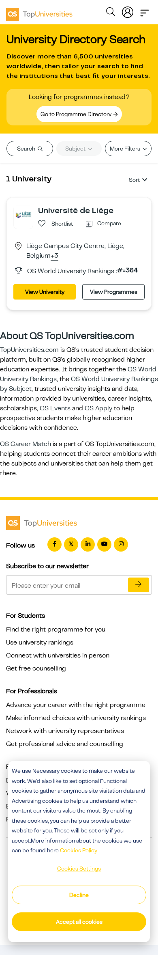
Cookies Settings (79, 868)
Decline (79, 895)
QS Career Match (25, 444)
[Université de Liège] (23, 215)
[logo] (39, 11)
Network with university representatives (65, 731)
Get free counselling (36, 668)
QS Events (55, 408)
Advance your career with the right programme (75, 705)
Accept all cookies (79, 921)
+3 (54, 256)
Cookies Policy (78, 850)
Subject (76, 148)
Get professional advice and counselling (64, 744)
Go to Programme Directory (77, 114)
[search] (110, 13)
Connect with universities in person (57, 655)
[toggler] (144, 10)
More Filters (125, 148)
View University (44, 291)
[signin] (127, 10)
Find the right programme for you (55, 629)
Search (26, 148)
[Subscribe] (138, 585)
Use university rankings (39, 642)
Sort (134, 179)
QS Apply (98, 408)
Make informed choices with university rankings (76, 718)
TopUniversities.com (29, 350)
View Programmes (113, 291)
